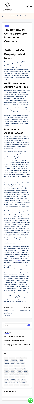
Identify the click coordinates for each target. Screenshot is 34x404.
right (18, 379)
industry (12, 371)
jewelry (6, 374)
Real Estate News (16, 260)
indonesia (7, 371)
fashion (22, 363)
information (19, 371)
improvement (18, 368)
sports (10, 382)
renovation (13, 379)
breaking (24, 357)
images (11, 368)
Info (6, 15)
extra (18, 363)
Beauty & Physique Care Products (14, 340)
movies (6, 376)
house (6, 368)
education (7, 363)
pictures (22, 376)
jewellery (26, 371)
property (6, 379)
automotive (12, 357)
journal (11, 374)
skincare (23, 379)
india (24, 368)
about (6, 357)
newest (11, 376)
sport (6, 382)
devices (21, 360)
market (27, 374)
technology (16, 382)
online (17, 376)
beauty (18, 357)
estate (12, 363)
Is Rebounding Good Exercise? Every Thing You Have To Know (17, 344)
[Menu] (31, 6)
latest (16, 374)
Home (3, 15)
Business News (14, 360)
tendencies (24, 382)
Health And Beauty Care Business (14, 336)
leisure (21, 374)
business (6, 360)
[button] (28, 325)
